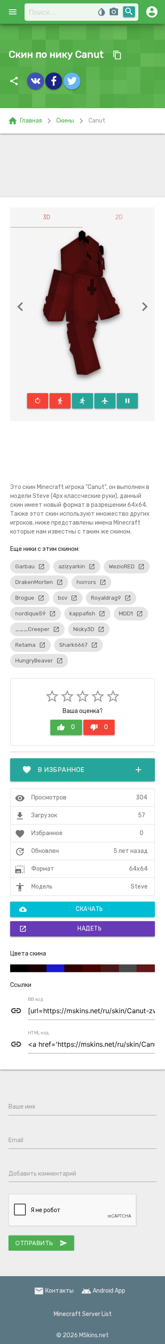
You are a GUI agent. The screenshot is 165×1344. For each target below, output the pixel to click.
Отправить (41, 1243)
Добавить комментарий (42, 1173)
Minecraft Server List (83, 1314)
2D (119, 217)
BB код (35, 1000)
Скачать (61, 909)
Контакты (54, 1290)
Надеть (60, 929)
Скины (65, 120)
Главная (25, 121)
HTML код (38, 1033)
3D (46, 217)
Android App (103, 1290)
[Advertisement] (82, 165)
